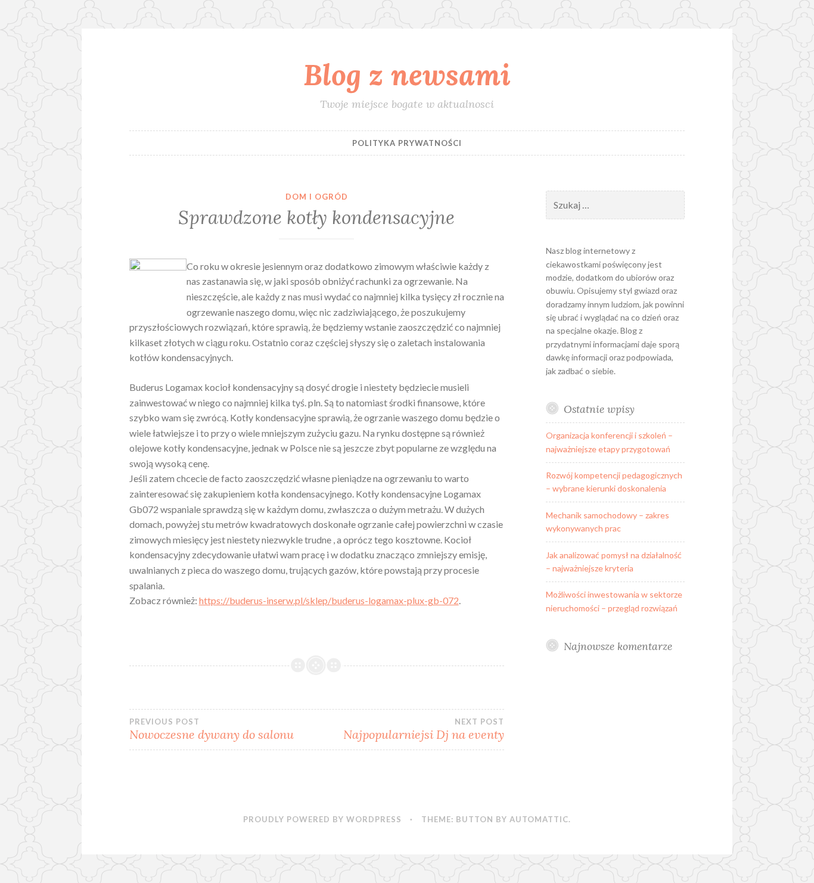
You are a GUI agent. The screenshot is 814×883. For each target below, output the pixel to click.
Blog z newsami (407, 74)
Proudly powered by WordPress (322, 819)
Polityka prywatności (407, 143)
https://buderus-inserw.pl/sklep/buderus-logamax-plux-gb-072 (329, 600)
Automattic (538, 819)
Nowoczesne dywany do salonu (211, 729)
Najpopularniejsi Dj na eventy (423, 729)
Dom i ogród (316, 196)
